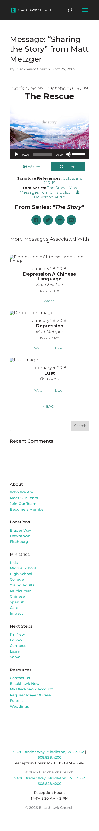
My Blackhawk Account (31, 689)
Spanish (17, 602)
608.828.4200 (49, 757)
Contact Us (20, 678)
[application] (49, 154)
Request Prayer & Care (30, 695)
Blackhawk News (25, 683)
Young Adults (22, 585)
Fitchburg (19, 541)
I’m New (17, 634)
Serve (15, 657)
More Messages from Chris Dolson (49, 190)
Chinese (17, 596)
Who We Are (21, 492)
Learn (15, 651)
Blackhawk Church (32, 69)
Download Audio (49, 197)
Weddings (19, 706)
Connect (18, 645)
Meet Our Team (24, 498)
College (17, 579)
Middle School (23, 568)
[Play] (16, 154)
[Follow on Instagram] (24, 721)
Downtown (20, 536)
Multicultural (21, 591)
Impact (16, 613)
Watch (34, 166)
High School (21, 574)
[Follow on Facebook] (14, 721)
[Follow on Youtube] (34, 721)
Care (14, 607)
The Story (56, 187)
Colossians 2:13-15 (63, 180)
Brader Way (20, 530)
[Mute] (68, 154)
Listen (69, 166)
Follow (16, 640)
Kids (14, 562)
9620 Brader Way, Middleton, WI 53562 (48, 752)
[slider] (79, 153)
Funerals (17, 700)
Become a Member (27, 509)
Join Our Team (23, 503)
